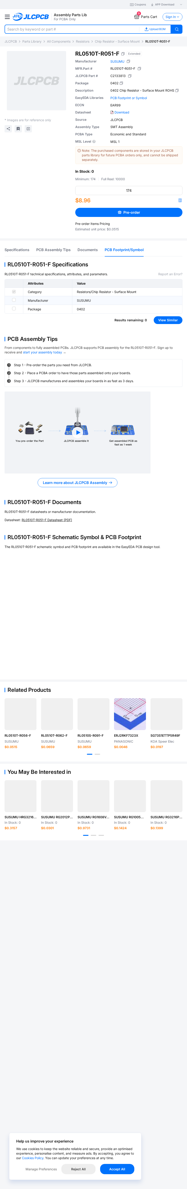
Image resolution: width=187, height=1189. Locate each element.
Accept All (117, 1169)
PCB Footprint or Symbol (128, 98)
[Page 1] (89, 754)
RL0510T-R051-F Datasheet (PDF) (47, 520)
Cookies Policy (32, 1158)
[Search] (176, 29)
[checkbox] (14, 291)
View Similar (168, 320)
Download (121, 112)
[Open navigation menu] (7, 17)
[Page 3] (101, 835)
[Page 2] (97, 754)
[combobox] (71, 29)
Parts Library (32, 41)
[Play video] (77, 432)
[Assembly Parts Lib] (31, 17)
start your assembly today (42, 352)
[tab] (17, 249)
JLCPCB (11, 41)
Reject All (78, 1169)
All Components (58, 41)
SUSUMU (117, 61)
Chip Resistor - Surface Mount (117, 41)
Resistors (82, 41)
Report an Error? (170, 274)
